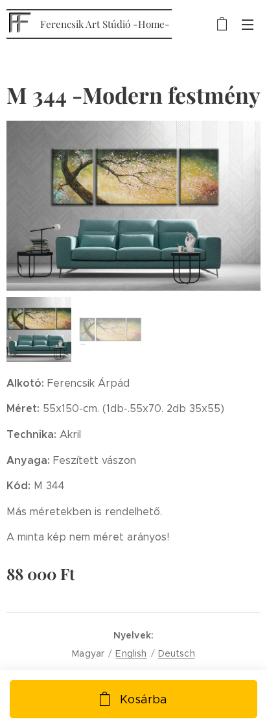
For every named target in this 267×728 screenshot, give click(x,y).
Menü (248, 24)
